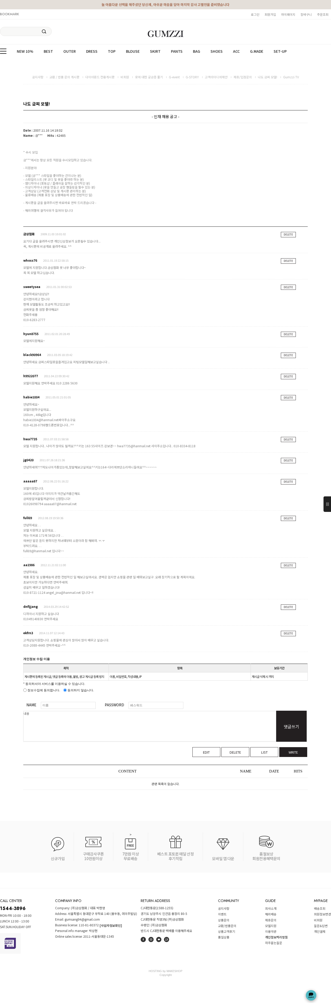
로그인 (255, 14)
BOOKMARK (9, 14)
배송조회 (319, 908)
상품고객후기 (226, 931)
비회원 (125, 77)
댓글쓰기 (291, 726)
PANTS (177, 51)
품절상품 (223, 937)
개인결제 (319, 931)
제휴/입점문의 (243, 77)
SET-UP (280, 51)
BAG (196, 51)
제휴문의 (270, 920)
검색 (44, 31)
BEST (48, 51)
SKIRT (155, 51)
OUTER (69, 51)
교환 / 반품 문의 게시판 (64, 77)
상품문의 (223, 920)
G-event (174, 77)
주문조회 (322, 14)
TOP (112, 51)
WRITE (293, 752)
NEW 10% (25, 51)
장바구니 (306, 14)
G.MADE (256, 51)
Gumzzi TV (291, 77)
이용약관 (270, 931)
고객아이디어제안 (216, 77)
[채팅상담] (311, 995)
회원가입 (270, 14)
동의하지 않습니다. (80, 690)
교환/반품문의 (227, 925)
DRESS (91, 51)
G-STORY (192, 77)
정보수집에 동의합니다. (43, 690)
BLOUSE (133, 51)
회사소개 (270, 908)
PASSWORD (114, 704)
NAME (31, 704)
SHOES (216, 51)
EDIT (206, 752)
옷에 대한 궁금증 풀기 (149, 77)
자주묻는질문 (273, 943)
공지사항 (37, 77)
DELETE (288, 234)
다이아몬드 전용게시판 (100, 77)
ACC (236, 51)
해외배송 (270, 914)
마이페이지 (288, 14)
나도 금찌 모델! (267, 77)
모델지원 (270, 925)
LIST (264, 752)
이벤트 (222, 914)
